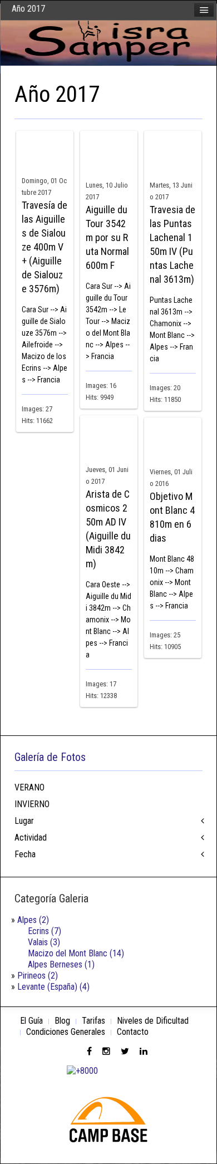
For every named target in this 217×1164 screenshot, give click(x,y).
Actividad (30, 837)
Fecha (25, 854)
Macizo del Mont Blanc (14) (76, 953)
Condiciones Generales (65, 1032)
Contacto (133, 1032)
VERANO (29, 787)
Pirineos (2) (37, 975)
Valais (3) (44, 942)
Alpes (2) (33, 920)
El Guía (31, 1020)
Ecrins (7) (44, 931)
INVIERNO (32, 804)
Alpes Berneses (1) (61, 964)
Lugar (24, 821)
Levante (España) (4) (53, 986)
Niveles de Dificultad (153, 1020)
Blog (62, 1020)
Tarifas (93, 1020)
